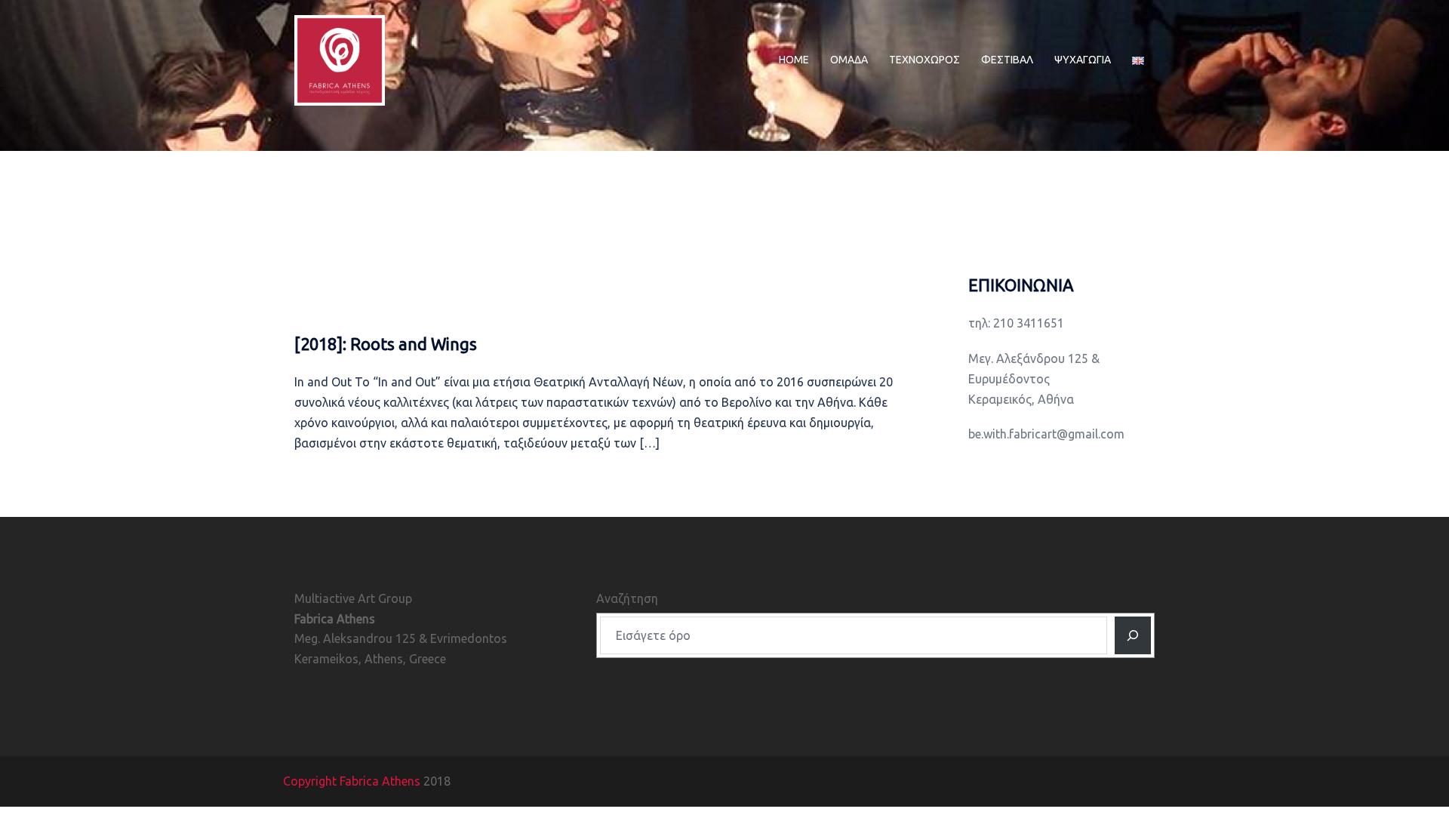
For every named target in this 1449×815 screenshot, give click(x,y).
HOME (794, 60)
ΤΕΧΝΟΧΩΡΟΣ (924, 60)
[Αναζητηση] (1133, 635)
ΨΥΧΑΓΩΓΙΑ (1082, 60)
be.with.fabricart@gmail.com (1046, 434)
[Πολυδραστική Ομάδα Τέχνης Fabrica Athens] (339, 59)
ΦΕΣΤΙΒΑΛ (1007, 60)
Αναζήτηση (627, 598)
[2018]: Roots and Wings (385, 343)
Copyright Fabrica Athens (351, 781)
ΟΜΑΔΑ (849, 60)
